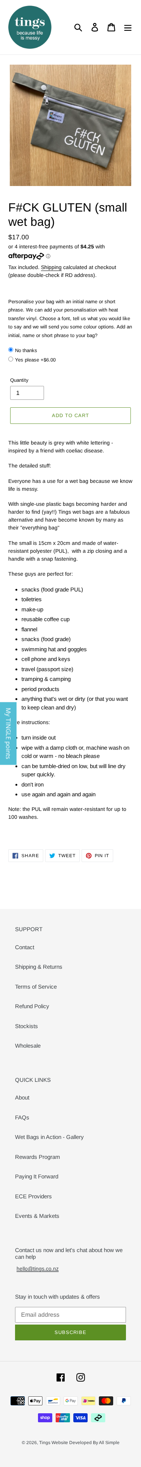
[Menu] (128, 27)
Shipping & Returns (38, 966)
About (22, 1097)
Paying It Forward (36, 1176)
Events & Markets (37, 1216)
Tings (45, 1442)
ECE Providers (33, 1196)
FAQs (22, 1117)
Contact (24, 947)
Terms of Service (36, 986)
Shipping (51, 267)
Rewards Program (37, 1157)
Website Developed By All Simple (86, 1442)
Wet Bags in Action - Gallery (49, 1137)
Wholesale (28, 1045)
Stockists (26, 1026)
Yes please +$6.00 (35, 360)
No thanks (26, 350)
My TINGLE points (8, 733)
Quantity (19, 380)
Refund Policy (32, 1006)
